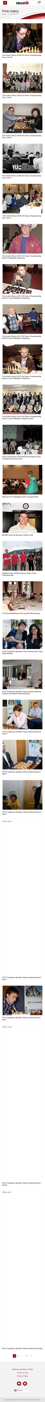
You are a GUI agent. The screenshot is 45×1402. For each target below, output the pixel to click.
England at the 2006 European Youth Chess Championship (19, 574)
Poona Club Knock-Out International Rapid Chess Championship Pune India (21, 458)
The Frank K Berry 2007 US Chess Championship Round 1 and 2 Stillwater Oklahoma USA (21, 418)
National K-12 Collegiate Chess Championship (20, 497)
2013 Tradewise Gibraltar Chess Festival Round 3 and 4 (21, 978)
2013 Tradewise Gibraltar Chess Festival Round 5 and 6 (21, 813)
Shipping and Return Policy (22, 1369)
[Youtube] (19, 1383)
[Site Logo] (22, 2)
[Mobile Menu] (5, 3)
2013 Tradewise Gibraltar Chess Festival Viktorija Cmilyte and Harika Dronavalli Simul (21, 693)
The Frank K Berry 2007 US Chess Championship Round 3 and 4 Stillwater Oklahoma (21, 377)
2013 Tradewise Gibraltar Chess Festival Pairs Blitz (22, 1348)
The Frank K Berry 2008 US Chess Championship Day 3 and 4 (21, 177)
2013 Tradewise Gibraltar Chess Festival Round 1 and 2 (21, 1019)
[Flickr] (25, 1383)
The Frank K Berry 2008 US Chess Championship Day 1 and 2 (21, 217)
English (20, 1390)
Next (31, 1356)
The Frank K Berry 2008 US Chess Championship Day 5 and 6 (21, 137)
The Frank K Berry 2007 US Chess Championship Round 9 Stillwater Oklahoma (21, 257)
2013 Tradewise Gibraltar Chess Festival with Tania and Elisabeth (22, 652)
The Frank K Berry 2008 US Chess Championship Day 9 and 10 (21, 56)
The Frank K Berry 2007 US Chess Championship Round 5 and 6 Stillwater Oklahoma (21, 337)
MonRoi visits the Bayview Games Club (17, 535)
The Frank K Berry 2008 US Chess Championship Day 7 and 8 (21, 96)
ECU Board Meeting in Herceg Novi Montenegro (21, 613)
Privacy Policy (22, 1376)
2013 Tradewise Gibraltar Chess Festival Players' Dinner (21, 1184)
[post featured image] (22, 38)
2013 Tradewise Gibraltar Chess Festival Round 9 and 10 (21, 733)
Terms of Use (22, 1373)
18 (26, 1356)
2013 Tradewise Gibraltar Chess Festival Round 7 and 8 (21, 773)
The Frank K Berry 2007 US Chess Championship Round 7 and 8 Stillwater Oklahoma (21, 297)
